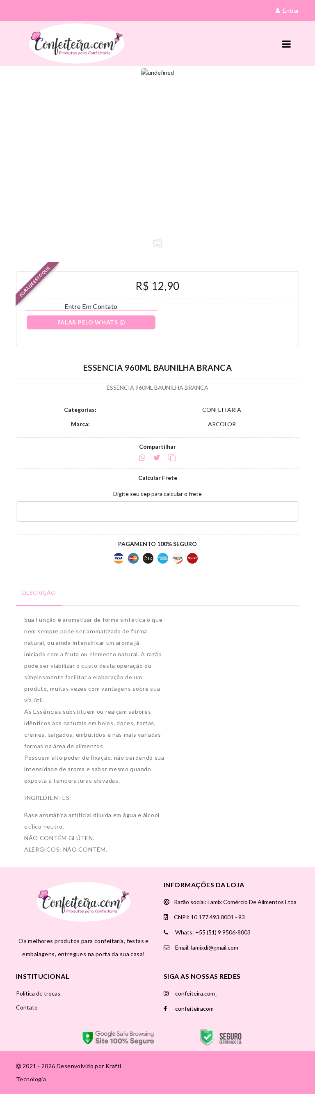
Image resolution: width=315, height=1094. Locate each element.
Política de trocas (38, 993)
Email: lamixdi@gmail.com (206, 947)
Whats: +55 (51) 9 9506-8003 (212, 932)
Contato (27, 1007)
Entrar (290, 10)
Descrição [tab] (39, 592)
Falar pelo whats (88, 322)
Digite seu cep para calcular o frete (157, 493)
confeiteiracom (194, 1008)
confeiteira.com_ (195, 993)
